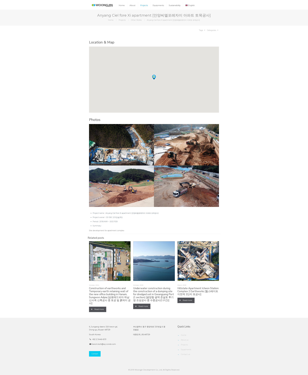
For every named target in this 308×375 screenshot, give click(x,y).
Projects (122, 20)
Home (110, 20)
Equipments (186, 349)
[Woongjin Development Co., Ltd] (102, 5)
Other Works (136, 20)
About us (184, 340)
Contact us (185, 354)
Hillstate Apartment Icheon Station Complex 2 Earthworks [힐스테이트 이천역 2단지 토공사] (198, 291)
